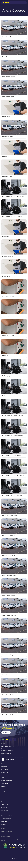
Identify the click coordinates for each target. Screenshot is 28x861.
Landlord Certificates (6, 780)
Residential (4, 766)
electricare (4, 791)
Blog (2, 801)
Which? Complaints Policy (7, 815)
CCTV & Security (5, 777)
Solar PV (3, 775)
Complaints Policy (5, 813)
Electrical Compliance (6, 789)
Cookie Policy (4, 810)
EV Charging (4, 772)
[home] (5, 2)
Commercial (4, 769)
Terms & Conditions (6, 818)
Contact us (6, 732)
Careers (3, 824)
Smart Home (4, 783)
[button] (24, 2)
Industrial (3, 786)
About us (3, 799)
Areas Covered (5, 804)
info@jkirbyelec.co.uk (7, 746)
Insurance (4, 821)
